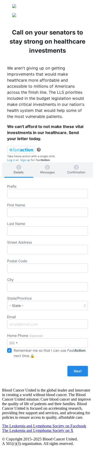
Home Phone (25, 335)
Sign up (25, 160)
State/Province (19, 298)
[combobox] (13, 343)
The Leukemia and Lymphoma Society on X (37, 430)
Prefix (12, 186)
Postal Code (17, 261)
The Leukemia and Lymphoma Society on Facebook (44, 426)
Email (11, 317)
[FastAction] (21, 149)
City (10, 279)
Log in (11, 160)
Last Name (16, 223)
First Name (16, 205)
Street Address (19, 242)
